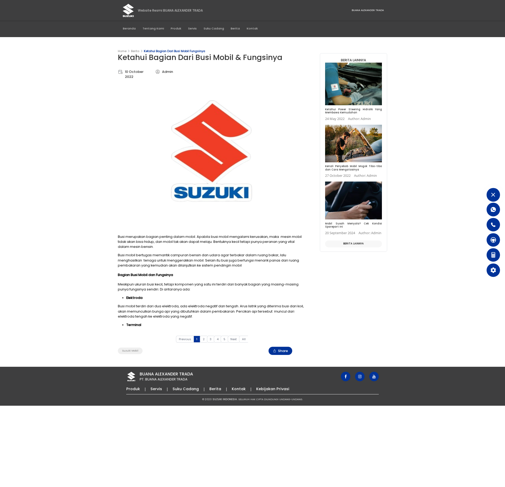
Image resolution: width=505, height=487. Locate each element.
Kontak (252, 28)
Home (122, 51)
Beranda (129, 28)
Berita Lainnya (353, 243)
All (244, 339)
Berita (235, 28)
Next (233, 339)
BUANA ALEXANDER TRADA (368, 10)
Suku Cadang (214, 28)
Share (283, 351)
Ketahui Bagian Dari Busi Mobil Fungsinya (174, 51)
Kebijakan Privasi (272, 388)
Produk (176, 28)
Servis (192, 28)
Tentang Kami (153, 28)
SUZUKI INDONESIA (225, 399)
